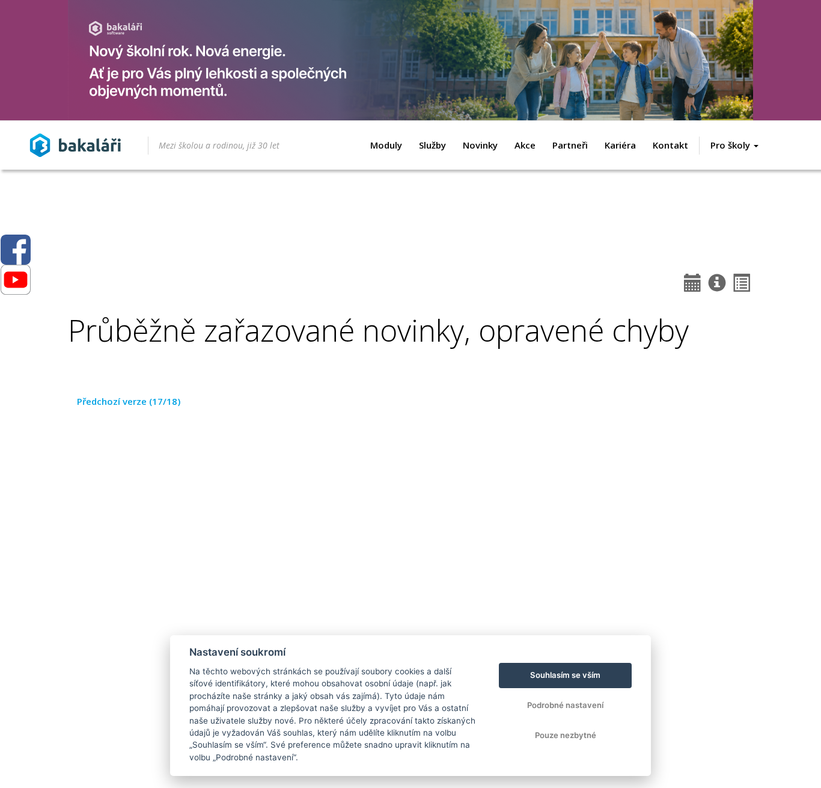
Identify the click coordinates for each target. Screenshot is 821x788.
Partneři (570, 145)
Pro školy (731, 145)
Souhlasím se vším (565, 675)
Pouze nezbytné (565, 735)
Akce (525, 145)
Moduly (386, 145)
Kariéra (620, 145)
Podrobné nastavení (565, 705)
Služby (432, 145)
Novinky (480, 145)
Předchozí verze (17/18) (128, 401)
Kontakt (670, 145)
